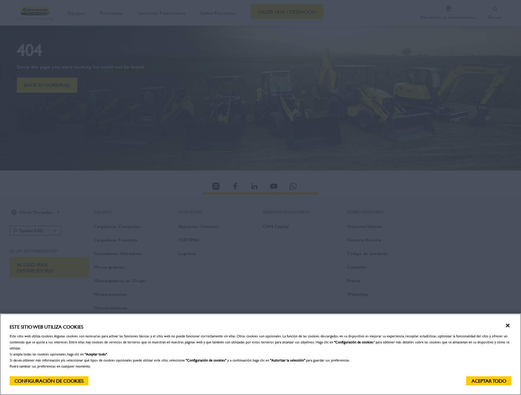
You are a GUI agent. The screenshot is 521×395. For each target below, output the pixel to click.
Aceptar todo (489, 380)
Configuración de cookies (49, 380)
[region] (260, 354)
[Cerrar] (507, 325)
